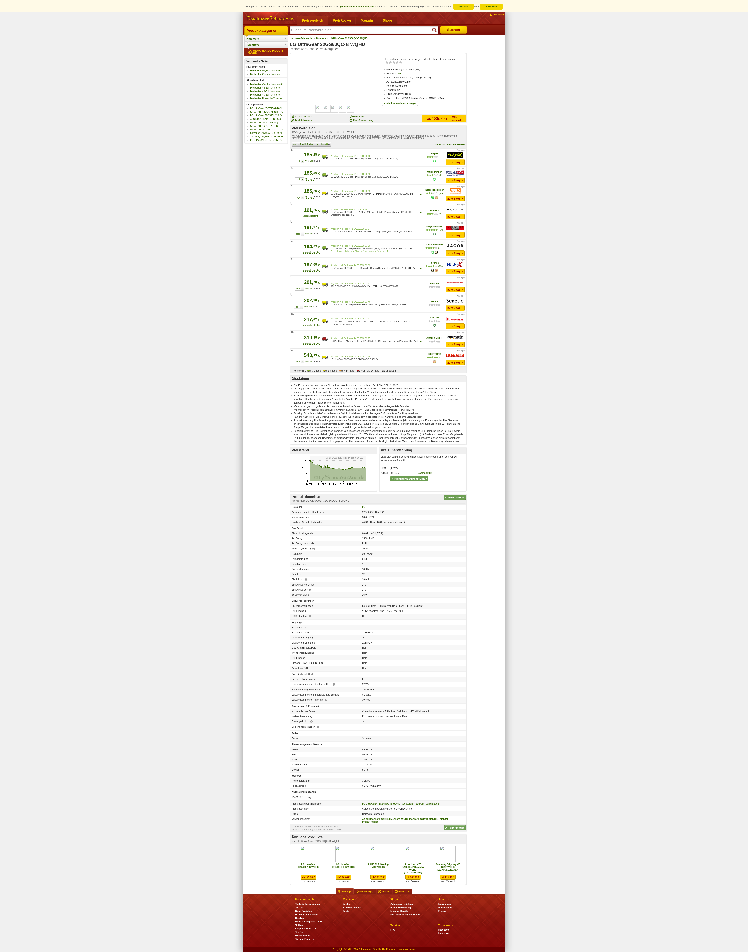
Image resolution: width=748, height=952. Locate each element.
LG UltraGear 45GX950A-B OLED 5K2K (271, 108)
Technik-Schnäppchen (307, 904)
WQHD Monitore (410, 819)
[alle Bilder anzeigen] (335, 109)
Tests (346, 911)
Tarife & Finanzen (304, 939)
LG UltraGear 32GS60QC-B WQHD (265, 52)
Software (300, 925)
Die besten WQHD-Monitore (265, 70)
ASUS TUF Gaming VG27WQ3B (378, 865)
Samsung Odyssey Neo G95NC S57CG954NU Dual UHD (280, 133)
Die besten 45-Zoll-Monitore (265, 87)
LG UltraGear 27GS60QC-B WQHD (343, 865)
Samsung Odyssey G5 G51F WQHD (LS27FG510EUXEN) (448, 867)
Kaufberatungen (352, 907)
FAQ (392, 929)
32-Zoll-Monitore (371, 819)
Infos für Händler (399, 911)
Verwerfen (491, 6)
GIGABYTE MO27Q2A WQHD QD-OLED (271, 122)
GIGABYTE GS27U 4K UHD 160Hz (268, 112)
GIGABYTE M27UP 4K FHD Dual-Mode (271, 129)
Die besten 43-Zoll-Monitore (265, 91)
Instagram (443, 933)
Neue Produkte (303, 911)
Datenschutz (425, 473)
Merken (463, 6)
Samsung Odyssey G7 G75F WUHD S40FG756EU (276, 136)
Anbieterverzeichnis (401, 904)
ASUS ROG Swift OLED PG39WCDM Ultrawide (275, 119)
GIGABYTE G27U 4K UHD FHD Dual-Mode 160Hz (276, 126)
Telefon (299, 932)
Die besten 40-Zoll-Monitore (265, 94)
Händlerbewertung (400, 907)
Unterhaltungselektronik (308, 921)
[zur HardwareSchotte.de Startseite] (270, 18)
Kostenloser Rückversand (405, 914)
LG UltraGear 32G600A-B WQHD (308, 865)
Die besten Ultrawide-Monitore (266, 98)
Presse (442, 911)
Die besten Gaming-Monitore (265, 74)
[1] (299, 161)
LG (399, 73)
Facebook (443, 929)
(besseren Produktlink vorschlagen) (421, 803)
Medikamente (302, 935)
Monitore (253, 44)
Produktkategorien (261, 31)
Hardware (252, 38)
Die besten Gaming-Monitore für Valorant (271, 84)
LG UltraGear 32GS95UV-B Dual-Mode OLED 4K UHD (279, 115)
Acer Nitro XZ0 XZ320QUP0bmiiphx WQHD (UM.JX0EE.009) (413, 868)
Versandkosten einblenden (450, 144)
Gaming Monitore (390, 819)
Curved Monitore (429, 819)
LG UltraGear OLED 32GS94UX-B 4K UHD (272, 140)
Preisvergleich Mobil (306, 914)
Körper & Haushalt (305, 928)
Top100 (299, 907)
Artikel (346, 904)
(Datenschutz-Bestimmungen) (357, 6)
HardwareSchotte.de (301, 38)
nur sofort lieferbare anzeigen (309, 144)
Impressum (444, 904)
